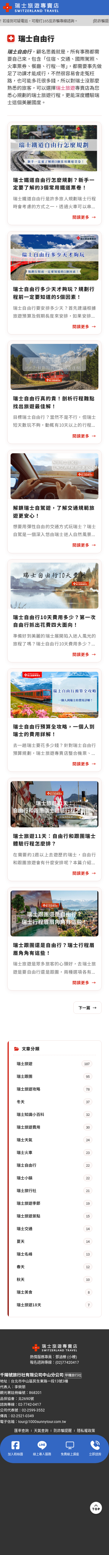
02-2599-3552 (33, 1410)
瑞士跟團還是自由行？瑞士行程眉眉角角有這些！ (54, 948)
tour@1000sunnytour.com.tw (42, 1422)
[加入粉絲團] (15, 1445)
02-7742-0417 (29, 1404)
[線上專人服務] (42, 1445)
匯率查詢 (21, 1431)
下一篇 (87, 1007)
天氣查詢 (41, 1431)
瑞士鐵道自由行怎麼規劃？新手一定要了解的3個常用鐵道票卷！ (54, 183)
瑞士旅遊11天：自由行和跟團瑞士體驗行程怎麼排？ (54, 839)
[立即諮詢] (95, 1445)
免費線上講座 (70, 1454)
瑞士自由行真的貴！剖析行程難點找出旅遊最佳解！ (54, 402)
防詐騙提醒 (63, 1431)
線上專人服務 (42, 1454)
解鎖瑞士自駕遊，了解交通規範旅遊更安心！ (54, 511)
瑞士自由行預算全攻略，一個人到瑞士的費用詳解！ (54, 730)
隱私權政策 (86, 1431)
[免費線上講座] (69, 1445)
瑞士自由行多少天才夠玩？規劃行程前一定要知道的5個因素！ (54, 292)
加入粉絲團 (15, 1454)
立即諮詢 (95, 1454)
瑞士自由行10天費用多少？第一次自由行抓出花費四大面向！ (54, 621)
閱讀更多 (80, 217)
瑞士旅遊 (65, 87)
